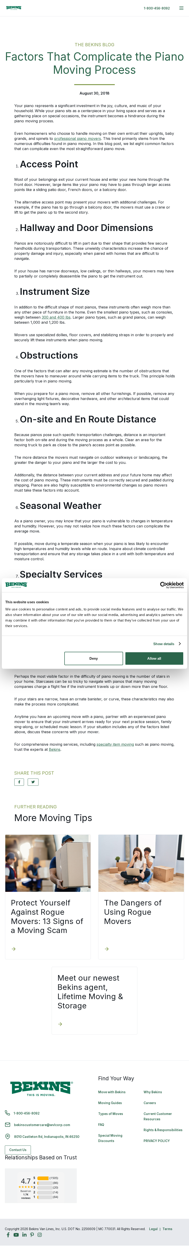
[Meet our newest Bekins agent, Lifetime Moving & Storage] (60, 1024)
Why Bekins (153, 1092)
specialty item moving (115, 744)
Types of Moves (110, 1114)
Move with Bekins (112, 1092)
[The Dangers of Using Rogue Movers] (106, 949)
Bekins (54, 749)
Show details (163, 644)
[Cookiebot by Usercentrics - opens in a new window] (163, 585)
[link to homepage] (14, 8)
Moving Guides (110, 1103)
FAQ (101, 1125)
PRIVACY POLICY (157, 1141)
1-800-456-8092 (157, 8)
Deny (93, 658)
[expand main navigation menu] (181, 8)
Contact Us (18, 1150)
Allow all (154, 658)
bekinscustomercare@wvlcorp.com (42, 1125)
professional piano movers (77, 138)
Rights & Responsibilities (163, 1130)
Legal (153, 1229)
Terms (167, 1229)
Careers (150, 1103)
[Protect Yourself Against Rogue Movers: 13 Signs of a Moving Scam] (13, 949)
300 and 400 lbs (56, 317)
